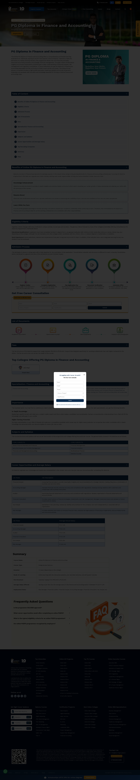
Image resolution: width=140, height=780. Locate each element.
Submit (70, 400)
